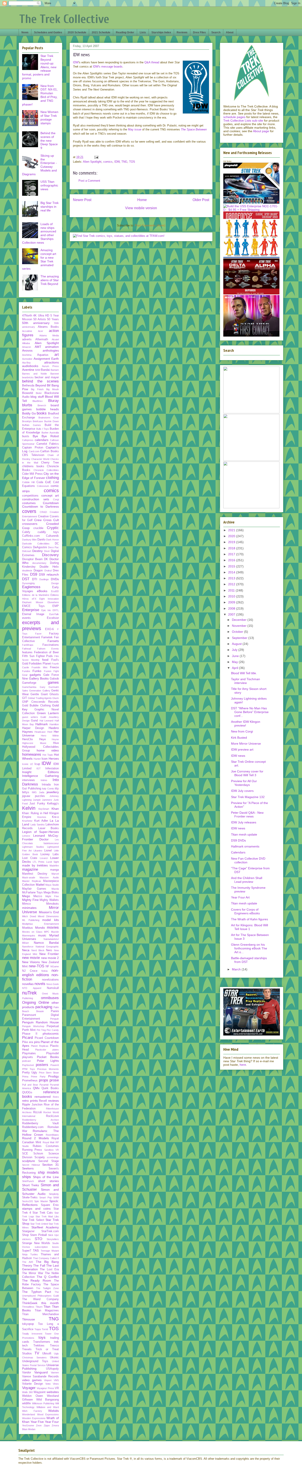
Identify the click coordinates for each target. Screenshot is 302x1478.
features (27, 652)
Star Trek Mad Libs (47, 1216)
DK (46, 559)
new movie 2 (50, 958)
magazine (30, 869)
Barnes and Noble (34, 373)
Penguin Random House (40, 1022)
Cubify (26, 532)
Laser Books (48, 828)
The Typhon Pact (36, 1291)
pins (37, 1042)
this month (50, 1303)
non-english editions (40, 972)
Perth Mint (29, 1030)
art (56, 354)
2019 (232, 542)
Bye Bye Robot (46, 436)
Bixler (39, 393)
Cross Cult (51, 520)
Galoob (54, 678)
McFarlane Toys (32, 892)
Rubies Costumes (46, 1146)
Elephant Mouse (32, 602)
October (238, 631)
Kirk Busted (239, 737)
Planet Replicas (39, 1046)
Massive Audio (49, 877)
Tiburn (39, 1306)
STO (38, 1239)
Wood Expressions (48, 1414)
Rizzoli (37, 1112)
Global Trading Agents (40, 698)
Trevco (54, 1345)
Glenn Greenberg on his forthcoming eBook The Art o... (249, 948)
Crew (38, 520)
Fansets (53, 641)
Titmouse (28, 1319)
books (42, 413)
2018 (232, 548)
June (236, 656)
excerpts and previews (40, 625)
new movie (31, 958)
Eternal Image (33, 614)
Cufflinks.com (31, 535)
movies (53, 927)
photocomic (51, 1033)
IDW (75, 62)
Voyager (29, 1388)
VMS (56, 1380)
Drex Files (199, 32)
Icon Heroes (50, 758)
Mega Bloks (51, 892)
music (42, 935)
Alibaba (26, 343)
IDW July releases (243, 822)
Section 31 (50, 1164)
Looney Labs (49, 854)
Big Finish (37, 389)
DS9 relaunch (49, 574)
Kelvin (28, 808)
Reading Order (125, 32)
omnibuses (50, 998)
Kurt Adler (41, 820)
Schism (38, 1153)
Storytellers (53, 1239)
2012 (232, 584)
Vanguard (41, 1372)
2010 (232, 596)
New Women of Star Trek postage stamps (49, 117)
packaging (43, 1007)
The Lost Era (49, 1269)
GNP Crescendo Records (40, 701)
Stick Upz (53, 1235)
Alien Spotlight (92, 161)
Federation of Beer (46, 652)
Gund (34, 720)
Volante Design (32, 1383)
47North (27, 315)
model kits (50, 920)
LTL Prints (39, 861)
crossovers (29, 523)
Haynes (27, 731)
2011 (232, 590)
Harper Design (33, 728)
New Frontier (49, 954)
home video (48, 750)
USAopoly (52, 1368)
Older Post (201, 200)
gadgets (35, 674)
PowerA (54, 1065)
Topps (37, 1329)
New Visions (31, 962)
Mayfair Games (34, 888)
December (239, 619)
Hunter (37, 758)
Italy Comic (48, 788)
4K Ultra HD (41, 315)
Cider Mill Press (32, 473)
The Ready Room (36, 1280)
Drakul (48, 570)
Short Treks (30, 1185)
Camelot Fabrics (47, 443)
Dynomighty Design (40, 583)
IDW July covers (242, 791)
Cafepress (27, 440)
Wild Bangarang (47, 1399)
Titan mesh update (244, 834)
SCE (25, 1153)
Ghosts (54, 694)
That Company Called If (46, 1258)
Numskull (53, 988)
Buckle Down (51, 421)
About (229, 32)
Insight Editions (40, 772)
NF (47, 966)
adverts (27, 339)
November (239, 625)
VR (57, 1388)
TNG (124, 161)
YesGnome (28, 1425)
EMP (55, 606)
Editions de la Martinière (35, 595)
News (25, 32)
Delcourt (26, 551)
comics (108, 161)
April (235, 668)
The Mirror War (32, 1273)
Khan (55, 808)
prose (54, 1080)
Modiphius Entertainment (40, 924)
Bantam (55, 370)
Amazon (26, 347)
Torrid (45, 1329)
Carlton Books (49, 451)
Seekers (28, 1168)
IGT (38, 768)
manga (54, 869)
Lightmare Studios (33, 846)
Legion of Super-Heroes (40, 832)
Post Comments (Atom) (150, 225)
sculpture (28, 1161)
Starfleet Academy (45, 1227)
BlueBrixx (37, 401)
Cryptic (53, 528)
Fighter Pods (44, 656)
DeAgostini (40, 547)
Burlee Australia (50, 432)
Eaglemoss (31, 587)
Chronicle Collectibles (46, 470)
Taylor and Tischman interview (245, 681)
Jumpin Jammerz (42, 799)
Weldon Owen (32, 1395)
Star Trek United (39, 1223)
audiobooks (30, 366)
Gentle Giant (39, 694)
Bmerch (42, 405)
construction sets (35, 499)
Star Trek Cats (42, 1212)
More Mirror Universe (246, 743)
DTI (34, 579)
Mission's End (49, 912)
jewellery (53, 792)
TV (36, 1353)
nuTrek (29, 993)
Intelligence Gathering (40, 776)
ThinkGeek (29, 1303)
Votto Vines (52, 1383)
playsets (27, 1057)
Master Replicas (31, 881)
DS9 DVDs (238, 840)
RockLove (52, 1116)
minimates (29, 907)
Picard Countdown (47, 1037)
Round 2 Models (35, 1138)
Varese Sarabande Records (40, 1376)
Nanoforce (27, 946)
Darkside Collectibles (36, 543)
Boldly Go (29, 413)
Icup (37, 764)
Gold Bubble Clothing (36, 705)
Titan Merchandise (40, 1314)
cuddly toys (48, 532)
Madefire (54, 865)
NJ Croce (29, 970)
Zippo (47, 1425)
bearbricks (28, 377)
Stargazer (28, 1231)
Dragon (38, 570)
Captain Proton (32, 447)
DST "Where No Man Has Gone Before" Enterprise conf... (250, 711)
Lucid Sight (52, 861)
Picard (27, 1038)
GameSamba (29, 687)
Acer (40, 331)
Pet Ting (41, 1030)
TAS (36, 1250)
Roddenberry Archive (40, 1119)
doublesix (27, 570)
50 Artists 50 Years (46, 319)
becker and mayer (47, 377)
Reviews (182, 32)
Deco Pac (53, 547)
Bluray (53, 401)
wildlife (26, 1403)
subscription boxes (47, 1247)
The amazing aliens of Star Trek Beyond (49, 280)
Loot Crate (29, 858)
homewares (31, 754)
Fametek (47, 637)
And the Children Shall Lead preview (246, 879)
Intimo (44, 780)
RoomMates (52, 1134)
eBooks (42, 591)
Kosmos (41, 817)
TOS (132, 161)
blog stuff (37, 396)
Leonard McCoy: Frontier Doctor (40, 837)
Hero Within (50, 735)
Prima (25, 1076)
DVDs (55, 579)
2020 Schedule (77, 32)
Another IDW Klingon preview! (245, 723)
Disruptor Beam (32, 559)
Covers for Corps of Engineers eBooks (245, 911)
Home (142, 200)
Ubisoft (46, 1353)
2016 (232, 560)
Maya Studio (52, 884)
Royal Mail (48, 1142)
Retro (56, 1097)
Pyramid (44, 1084)
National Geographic (47, 946)
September (240, 638)
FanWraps (27, 645)
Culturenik (52, 535)
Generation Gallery (39, 690)
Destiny (37, 551)
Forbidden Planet (40, 663)
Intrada (46, 784)
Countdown (51, 503)
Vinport (48, 1380)
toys (42, 1337)
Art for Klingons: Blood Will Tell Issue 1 (249, 927)
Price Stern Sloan (49, 1072)
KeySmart (43, 809)
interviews (28, 780)
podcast (26, 1061)
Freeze (54, 667)
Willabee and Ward (47, 1407)
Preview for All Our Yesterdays (244, 783)
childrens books (33, 466)
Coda (39, 482)
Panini (55, 1011)
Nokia (44, 971)
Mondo (40, 927)
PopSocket (28, 1065)
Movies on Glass (32, 931)
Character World (40, 459)
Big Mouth (52, 389)
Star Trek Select (33, 1220)
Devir (47, 551)
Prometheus (30, 1080)
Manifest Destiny (34, 873)
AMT (38, 346)
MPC (46, 931)
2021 (232, 530)
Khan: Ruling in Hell (35, 813)
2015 (232, 566)
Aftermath (41, 339)
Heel (49, 732)
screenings (53, 1157)
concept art (50, 495)
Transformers (41, 1341)
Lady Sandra (38, 824)
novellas (28, 984)
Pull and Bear (30, 1084)
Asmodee (27, 359)
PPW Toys (28, 1069)
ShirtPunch (28, 1181)
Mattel (40, 884)
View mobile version (141, 208)
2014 (232, 572)
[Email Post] (96, 157)
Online (43, 1002)
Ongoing (29, 1002)
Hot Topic (47, 754)
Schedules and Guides (48, 32)
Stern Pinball (38, 1235)
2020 (232, 536)
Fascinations (50, 644)
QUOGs (27, 1092)
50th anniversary (36, 323)
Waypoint (40, 1392)
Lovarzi (44, 858)
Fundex (26, 671)
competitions (30, 495)
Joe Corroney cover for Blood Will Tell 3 (247, 773)
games (53, 682)
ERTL (56, 610)
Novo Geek (52, 984)
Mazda (55, 888)
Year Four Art (240, 897)
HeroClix (27, 739)
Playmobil (52, 1053)
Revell (43, 1100)
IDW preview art (242, 749)
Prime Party (38, 1076)
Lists (143, 32)
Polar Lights (48, 1060)
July (235, 649)
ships (26, 1177)
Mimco (26, 903)
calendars (41, 440)
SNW (56, 1197)
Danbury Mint (29, 539)
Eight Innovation (49, 598)
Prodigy (53, 1076)
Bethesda (28, 385)
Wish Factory (32, 1411)
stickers (26, 1239)
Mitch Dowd (29, 916)
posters (42, 1065)
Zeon (39, 1425)
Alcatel (55, 339)
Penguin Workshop (33, 1026)
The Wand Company (40, 1299)
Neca (25, 950)
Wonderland (28, 1414)
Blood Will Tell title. (244, 673)
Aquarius (42, 354)
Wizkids (53, 1410)
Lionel (48, 850)
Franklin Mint (39, 667)
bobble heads (47, 409)
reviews (53, 1100)
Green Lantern (48, 713)
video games (32, 1380)
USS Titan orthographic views (49, 185)
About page (261, 131)
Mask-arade (28, 877)
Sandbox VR (51, 1150)
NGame (54, 966)
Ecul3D (55, 591)
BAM (37, 370)
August (237, 644)
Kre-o (55, 817)
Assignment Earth (46, 358)
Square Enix (50, 1205)
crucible (38, 528)
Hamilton (54, 724)
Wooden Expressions (34, 1418)
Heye (42, 739)
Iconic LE (27, 764)
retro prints (30, 1100)
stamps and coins (36, 1208)
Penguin (54, 1018)
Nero (49, 950)
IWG (34, 792)
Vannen (55, 1372)
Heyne (55, 739)
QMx (36, 1088)
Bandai (45, 369)
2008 (232, 608)
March (237, 969)
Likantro (38, 850)
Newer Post (82, 200)
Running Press (32, 1149)
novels (39, 984)
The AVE (27, 1262)
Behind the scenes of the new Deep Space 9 (49, 140)
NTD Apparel (31, 988)
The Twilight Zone (47, 1288)
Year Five (37, 1421)
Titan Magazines (47, 1310)
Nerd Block (37, 950)
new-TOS (36, 966)
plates (55, 1049)
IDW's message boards (107, 66)
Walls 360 (27, 1392)
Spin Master (41, 1201)
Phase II (29, 1033)
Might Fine (52, 896)
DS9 (33, 574)
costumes (29, 503)
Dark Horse (52, 539)
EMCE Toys (33, 606)
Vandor (26, 1372)
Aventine (28, 369)
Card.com (34, 451)
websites (53, 1392)
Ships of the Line (46, 1177)
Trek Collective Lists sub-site (243, 120)
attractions (51, 362)
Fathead (26, 648)
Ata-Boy (26, 362)
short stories (48, 1181)
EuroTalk (54, 614)
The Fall (39, 1265)
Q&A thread (151, 62)
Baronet (54, 373)
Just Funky (37, 803)
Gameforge (29, 682)
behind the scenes (40, 381)
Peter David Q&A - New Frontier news (247, 814)
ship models (48, 1172)
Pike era (27, 1042)
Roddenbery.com (33, 1127)
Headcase (40, 732)
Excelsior (53, 617)
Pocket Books (48, 1057)
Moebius (27, 927)
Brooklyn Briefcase (32, 421)
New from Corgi (242, 731)
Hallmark (41, 724)
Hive (56, 743)
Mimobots (52, 903)
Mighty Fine (30, 900)
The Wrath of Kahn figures (249, 919)
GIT (24, 698)
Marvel (55, 873)
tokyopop (28, 1323)
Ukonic (54, 1357)
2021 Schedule (101, 32)
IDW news (238, 755)
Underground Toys (35, 1361)
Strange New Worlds (36, 1243)
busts (25, 436)
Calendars (238, 852)
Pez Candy (53, 1030)
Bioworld (27, 393)
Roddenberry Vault (40, 1123)
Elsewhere (53, 602)
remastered (42, 1096)
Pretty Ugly (29, 1072)
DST (25, 579)
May (235, 662)
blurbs (27, 405)
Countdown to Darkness (40, 506)
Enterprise (30, 610)
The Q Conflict (48, 1276)
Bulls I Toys (42, 428)
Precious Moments (48, 1069)
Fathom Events (48, 648)
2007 (232, 614)
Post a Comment (89, 180)
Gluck (55, 698)
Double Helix (49, 566)
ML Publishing (30, 920)
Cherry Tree (50, 462)
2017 (232, 554)
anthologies (51, 350)
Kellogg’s (53, 803)
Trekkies (38, 1345)
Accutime (27, 331)
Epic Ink (46, 610)
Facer (38, 633)
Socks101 (27, 1201)
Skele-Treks (30, 1197)
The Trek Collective (64, 19)
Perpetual (53, 1026)
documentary (39, 563)
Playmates (29, 1053)
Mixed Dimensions (48, 916)
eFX (34, 598)
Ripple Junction (32, 1104)
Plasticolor (40, 1049)
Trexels (27, 1349)
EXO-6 (49, 629)
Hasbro (54, 728)
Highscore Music (34, 743)
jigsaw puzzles (33, 796)
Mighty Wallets (49, 900)
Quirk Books (50, 1088)
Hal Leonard (46, 720)
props (43, 1080)
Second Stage (48, 1161)
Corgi (56, 499)
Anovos (27, 350)
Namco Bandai (46, 942)
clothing (52, 478)
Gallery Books (39, 678)
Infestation (52, 768)
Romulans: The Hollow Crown (40, 1132)
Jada (41, 792)
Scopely (39, 1157)
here (243, 1064)
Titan (47, 1306)
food (45, 659)
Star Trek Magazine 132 (248, 797)
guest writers (30, 717)
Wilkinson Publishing (43, 1403)
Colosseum (43, 486)
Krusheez (27, 820)
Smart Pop (45, 1197)
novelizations (50, 979)
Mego (26, 896)
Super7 (26, 1250)
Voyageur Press (45, 1388)
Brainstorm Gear (48, 417)
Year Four (52, 1421)
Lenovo (26, 835)
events (26, 617)
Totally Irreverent (32, 1333)
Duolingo (44, 579)
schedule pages (234, 117)
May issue (134, 129)
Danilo (41, 539)
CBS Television (33, 455)
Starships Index (161, 32)
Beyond (40, 385)
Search (215, 32)
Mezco (37, 896)
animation (52, 346)
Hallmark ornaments (245, 846)
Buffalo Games (31, 425)
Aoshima (26, 355)
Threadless (28, 1306)
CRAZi (43, 512)
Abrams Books (48, 326)
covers (29, 511)
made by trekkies (35, 865)
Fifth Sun (28, 656)
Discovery (50, 555)
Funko (36, 671)
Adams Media (49, 335)
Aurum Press (50, 366)
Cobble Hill (28, 482)
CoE (48, 482)
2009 (232, 602)
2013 (232, 578)
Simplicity (54, 1194)
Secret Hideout (31, 1165)
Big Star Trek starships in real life (49, 206)
